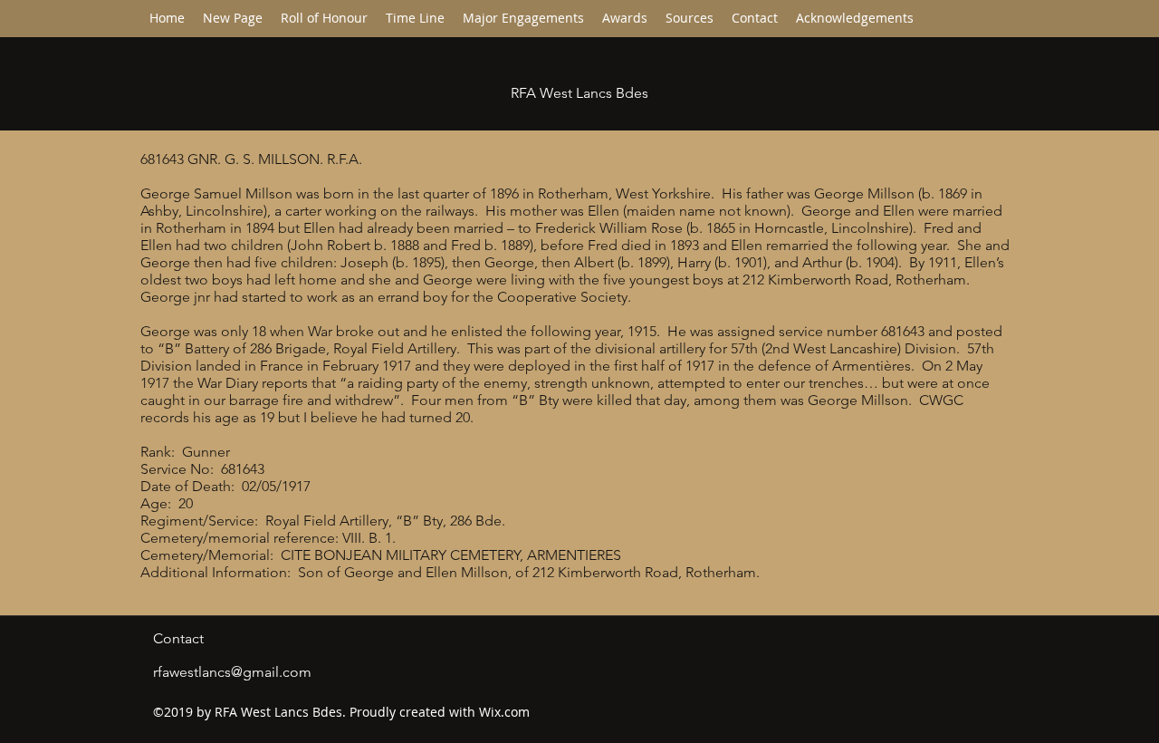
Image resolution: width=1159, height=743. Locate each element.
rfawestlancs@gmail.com (232, 671)
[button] (415, 18)
